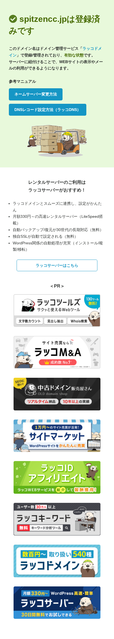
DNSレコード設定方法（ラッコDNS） (47, 109)
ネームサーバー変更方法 (35, 94)
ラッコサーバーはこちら (57, 265)
